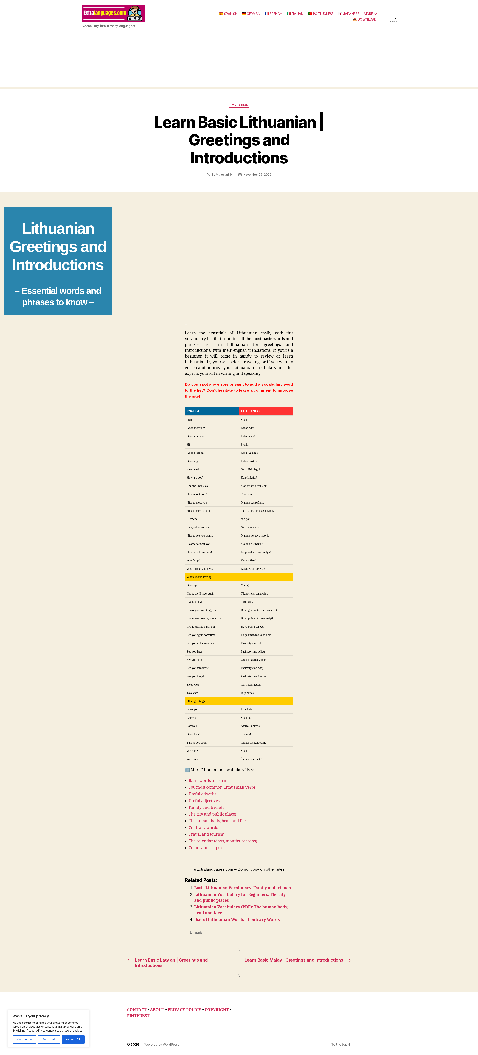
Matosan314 (224, 174)
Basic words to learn (207, 780)
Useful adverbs (202, 794)
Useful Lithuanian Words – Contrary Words (237, 919)
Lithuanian (239, 105)
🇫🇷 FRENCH (273, 14)
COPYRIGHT (217, 1009)
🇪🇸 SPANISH (228, 14)
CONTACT (137, 1009)
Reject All (49, 1039)
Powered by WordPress (161, 1044)
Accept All (73, 1039)
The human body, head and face (218, 821)
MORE (368, 14)
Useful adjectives (204, 800)
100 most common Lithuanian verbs (222, 787)
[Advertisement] (239, 61)
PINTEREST (138, 1015)
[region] (48, 1029)
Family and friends (206, 807)
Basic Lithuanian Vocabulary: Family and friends (242, 888)
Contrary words (203, 827)
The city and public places (213, 814)
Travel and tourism (206, 834)
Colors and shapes (205, 847)
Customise (24, 1039)
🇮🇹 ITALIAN (295, 14)
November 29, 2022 (257, 174)
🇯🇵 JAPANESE (348, 14)
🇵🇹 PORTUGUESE (321, 14)
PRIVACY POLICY (184, 1009)
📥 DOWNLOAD (365, 19)
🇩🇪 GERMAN (251, 14)
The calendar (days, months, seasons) (223, 841)
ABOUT (157, 1009)
